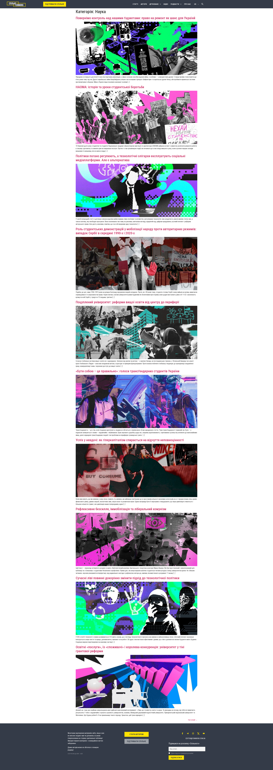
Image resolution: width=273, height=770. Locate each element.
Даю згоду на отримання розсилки (182, 753)
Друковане (153, 4)
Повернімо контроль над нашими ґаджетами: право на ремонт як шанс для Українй (135, 18)
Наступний (192, 720)
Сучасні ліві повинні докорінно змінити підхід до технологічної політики (127, 578)
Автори (144, 4)
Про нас (187, 4)
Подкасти (175, 4)
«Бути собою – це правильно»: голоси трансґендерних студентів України (127, 371)
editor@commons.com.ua (195, 738)
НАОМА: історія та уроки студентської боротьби (110, 87)
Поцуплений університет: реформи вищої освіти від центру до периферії (127, 302)
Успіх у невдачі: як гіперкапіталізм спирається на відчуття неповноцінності (130, 440)
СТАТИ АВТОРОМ (136, 734)
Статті (135, 4)
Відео (166, 4)
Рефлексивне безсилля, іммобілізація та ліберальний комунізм (121, 509)
